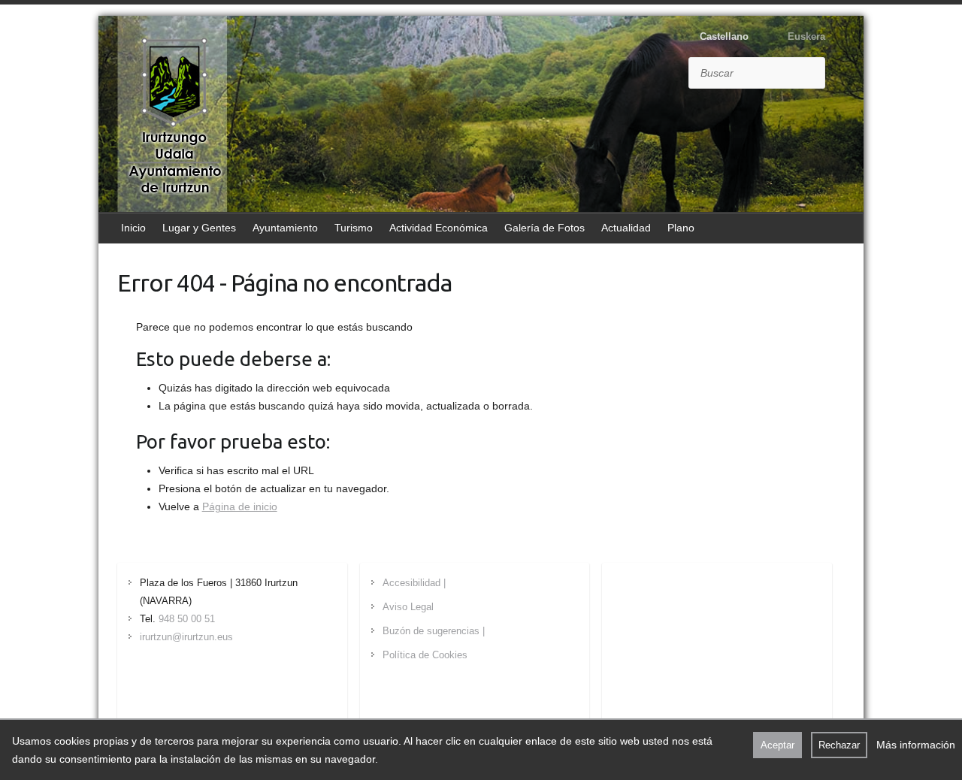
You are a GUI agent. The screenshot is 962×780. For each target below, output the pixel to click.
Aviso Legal (408, 606)
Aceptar (777, 745)
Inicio (133, 228)
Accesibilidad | (414, 582)
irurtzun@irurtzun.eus (186, 636)
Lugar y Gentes (199, 228)
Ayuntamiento (285, 228)
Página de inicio (239, 506)
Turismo (353, 228)
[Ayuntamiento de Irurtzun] (174, 115)
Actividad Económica (438, 228)
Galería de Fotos (544, 228)
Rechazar (839, 745)
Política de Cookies (425, 655)
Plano (680, 228)
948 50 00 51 (187, 618)
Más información (915, 745)
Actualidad (626, 228)
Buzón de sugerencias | (434, 630)
